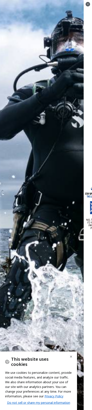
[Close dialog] (87, 4)
